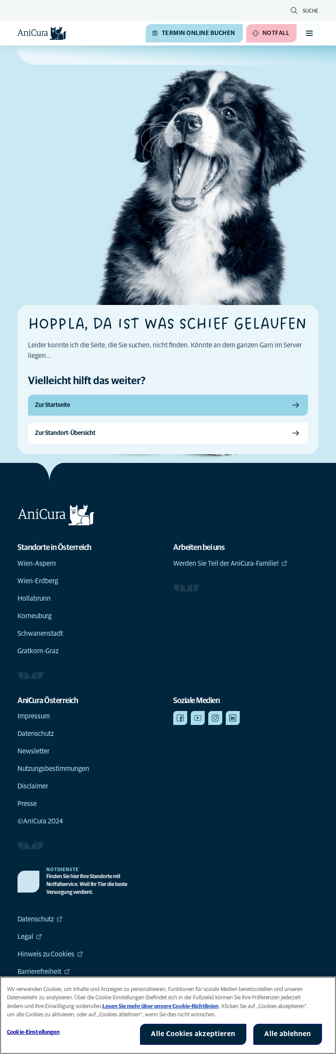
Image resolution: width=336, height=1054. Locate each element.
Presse (27, 803)
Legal (25, 936)
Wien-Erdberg (38, 581)
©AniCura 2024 (40, 821)
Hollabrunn (34, 598)
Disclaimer (33, 786)
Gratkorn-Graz (38, 651)
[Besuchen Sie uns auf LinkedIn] (233, 718)
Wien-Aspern (37, 563)
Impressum (34, 716)
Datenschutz (36, 733)
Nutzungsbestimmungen (53, 768)
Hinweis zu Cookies (46, 954)
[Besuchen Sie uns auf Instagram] (215, 718)
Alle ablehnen (287, 1033)
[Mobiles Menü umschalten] (309, 33)
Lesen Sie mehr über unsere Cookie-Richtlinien (160, 1006)
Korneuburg (35, 616)
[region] (168, 1015)
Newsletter (33, 751)
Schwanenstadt (40, 633)
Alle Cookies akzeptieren (193, 1033)
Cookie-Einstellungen (33, 1032)
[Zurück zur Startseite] (42, 33)
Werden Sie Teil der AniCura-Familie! (226, 563)
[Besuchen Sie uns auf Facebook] (180, 718)
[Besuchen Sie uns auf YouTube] (198, 718)
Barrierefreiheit (39, 971)
